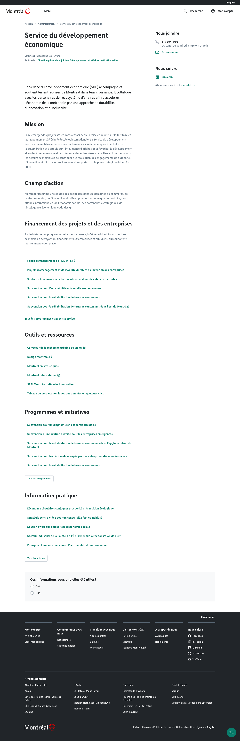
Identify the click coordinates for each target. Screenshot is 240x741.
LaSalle (78, 685)
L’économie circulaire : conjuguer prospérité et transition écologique (70, 508)
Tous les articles (36, 558)
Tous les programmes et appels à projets (50, 318)
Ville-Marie (178, 697)
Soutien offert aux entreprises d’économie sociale (58, 526)
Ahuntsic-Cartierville (36, 685)
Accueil (29, 24)
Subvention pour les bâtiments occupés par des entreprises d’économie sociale (77, 456)
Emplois (94, 642)
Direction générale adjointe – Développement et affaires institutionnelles (78, 60)
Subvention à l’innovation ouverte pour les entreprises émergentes (70, 434)
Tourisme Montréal (133, 647)
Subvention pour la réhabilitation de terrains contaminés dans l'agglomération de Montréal (79, 445)
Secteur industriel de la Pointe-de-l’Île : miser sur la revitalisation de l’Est (74, 536)
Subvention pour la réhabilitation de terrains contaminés (63, 465)
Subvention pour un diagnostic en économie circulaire (61, 424)
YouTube (196, 659)
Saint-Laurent (130, 712)
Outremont (128, 685)
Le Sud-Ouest (81, 697)
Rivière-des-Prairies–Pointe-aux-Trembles (140, 698)
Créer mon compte (34, 642)
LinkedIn (197, 647)
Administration (46, 24)
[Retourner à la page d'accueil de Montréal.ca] (18, 11)
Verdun (175, 691)
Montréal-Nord (82, 708)
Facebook (197, 636)
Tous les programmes (39, 478)
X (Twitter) (198, 653)
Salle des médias (66, 645)
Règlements (161, 642)
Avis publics (161, 636)
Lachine (29, 712)
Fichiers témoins (142, 727)
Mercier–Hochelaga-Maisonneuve (92, 702)
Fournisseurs (97, 647)
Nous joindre (64, 640)
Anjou (28, 691)
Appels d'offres (98, 636)
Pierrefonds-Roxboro (134, 691)
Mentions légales (194, 727)
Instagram (197, 642)
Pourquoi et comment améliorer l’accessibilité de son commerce (67, 545)
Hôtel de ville (130, 636)
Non (37, 592)
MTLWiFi (127, 642)
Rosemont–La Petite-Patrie (137, 706)
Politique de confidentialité (168, 727)
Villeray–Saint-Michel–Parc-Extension (192, 702)
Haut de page (207, 617)
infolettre (189, 85)
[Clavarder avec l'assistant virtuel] (231, 732)
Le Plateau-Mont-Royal (86, 691)
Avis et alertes (32, 636)
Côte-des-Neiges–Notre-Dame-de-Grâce (43, 698)
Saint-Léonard (179, 685)
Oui (37, 586)
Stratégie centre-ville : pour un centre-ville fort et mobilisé (64, 517)
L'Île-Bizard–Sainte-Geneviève (41, 706)
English (230, 2)
